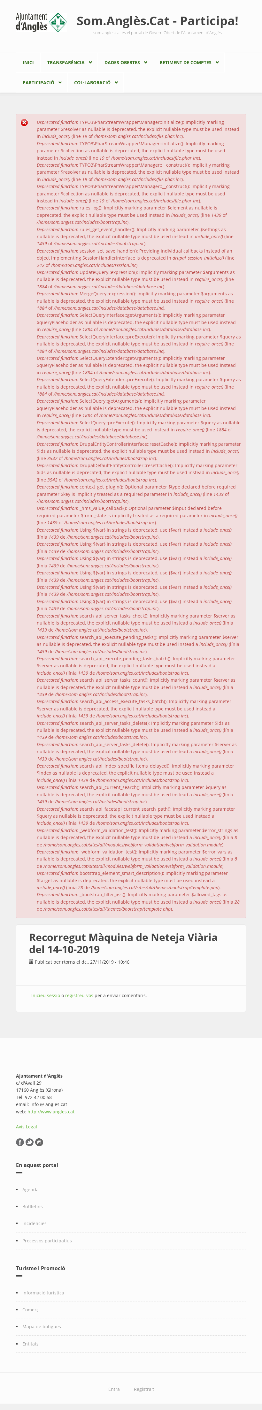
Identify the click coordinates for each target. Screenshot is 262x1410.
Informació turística (43, 1293)
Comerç (30, 1310)
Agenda (30, 1189)
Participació (38, 83)
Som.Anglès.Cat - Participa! (157, 20)
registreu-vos (79, 995)
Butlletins (32, 1206)
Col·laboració (92, 83)
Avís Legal (26, 1127)
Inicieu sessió (45, 995)
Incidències (34, 1223)
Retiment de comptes (186, 62)
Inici (28, 62)
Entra (114, 1389)
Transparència (66, 62)
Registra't (144, 1389)
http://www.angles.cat (50, 1112)
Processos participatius (47, 1241)
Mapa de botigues (41, 1326)
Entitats (30, 1344)
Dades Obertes (122, 62)
